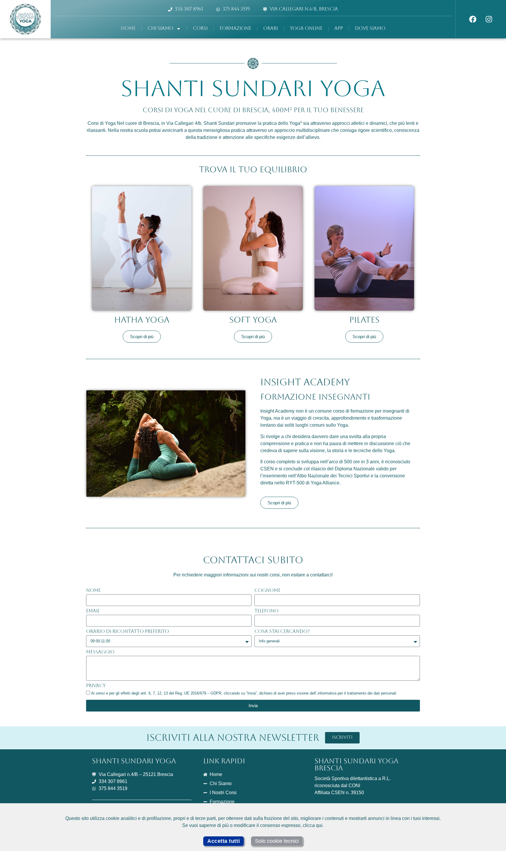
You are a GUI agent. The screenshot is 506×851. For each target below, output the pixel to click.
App (338, 28)
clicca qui (312, 825)
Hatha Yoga (141, 320)
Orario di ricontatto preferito (127, 631)
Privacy (96, 686)
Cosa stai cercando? (282, 631)
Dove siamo (370, 28)
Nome (93, 590)
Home (128, 28)
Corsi (200, 28)
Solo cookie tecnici (277, 841)
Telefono (266, 611)
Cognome (267, 590)
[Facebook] (473, 19)
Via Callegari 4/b (183, 123)
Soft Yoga (253, 320)
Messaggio (100, 652)
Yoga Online (306, 28)
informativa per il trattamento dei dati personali (357, 693)
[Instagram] (489, 19)
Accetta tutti (223, 841)
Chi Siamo (160, 28)
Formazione (235, 28)
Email (93, 611)
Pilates (364, 320)
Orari (270, 28)
